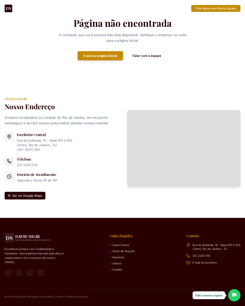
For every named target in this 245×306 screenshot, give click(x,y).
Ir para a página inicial (100, 56)
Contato (165, 8)
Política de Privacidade (227, 296)
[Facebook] (8, 273)
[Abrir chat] (234, 295)
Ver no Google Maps (27, 196)
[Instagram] (19, 273)
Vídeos (149, 8)
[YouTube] (30, 273)
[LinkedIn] (40, 273)
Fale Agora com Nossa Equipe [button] (216, 8)
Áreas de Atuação (106, 8)
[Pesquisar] (181, 8)
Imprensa (131, 8)
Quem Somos (79, 8)
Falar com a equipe (146, 56)
